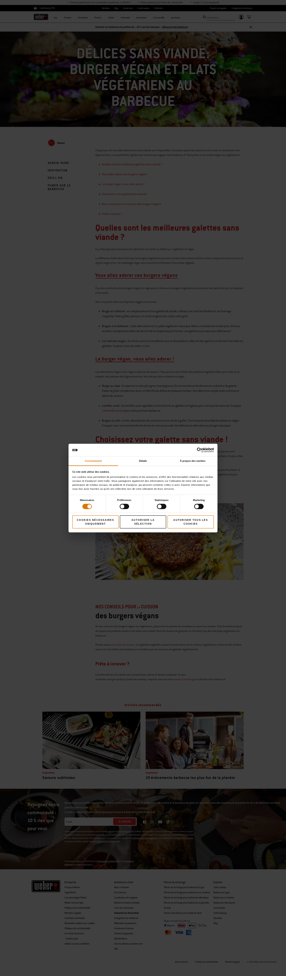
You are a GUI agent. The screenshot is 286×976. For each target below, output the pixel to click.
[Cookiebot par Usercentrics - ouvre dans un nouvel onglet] (199, 450)
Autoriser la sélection (143, 522)
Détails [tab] (143, 460)
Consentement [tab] (93, 460)
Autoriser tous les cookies (190, 522)
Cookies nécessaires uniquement (95, 522)
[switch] (124, 506)
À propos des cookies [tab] (192, 460)
